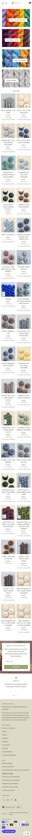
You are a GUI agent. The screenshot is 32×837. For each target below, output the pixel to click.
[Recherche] (6, 3)
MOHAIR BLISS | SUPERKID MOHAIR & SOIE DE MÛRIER (8, 175)
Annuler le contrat (7, 773)
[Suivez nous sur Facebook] (4, 800)
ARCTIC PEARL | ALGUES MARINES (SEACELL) (8, 207)
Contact (4, 731)
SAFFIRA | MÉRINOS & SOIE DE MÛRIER (8, 364)
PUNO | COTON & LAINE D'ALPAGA (24, 461)
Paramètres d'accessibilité (10, 787)
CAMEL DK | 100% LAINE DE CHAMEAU (24, 397)
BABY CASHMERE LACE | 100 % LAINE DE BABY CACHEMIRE (8, 623)
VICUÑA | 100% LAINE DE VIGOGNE (8, 558)
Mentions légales (7, 763)
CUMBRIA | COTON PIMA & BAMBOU (23, 206)
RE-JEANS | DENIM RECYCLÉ (23, 268)
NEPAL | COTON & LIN (8, 235)
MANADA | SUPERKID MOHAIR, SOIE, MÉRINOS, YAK (23, 237)
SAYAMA (8, 299)
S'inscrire (5, 748)
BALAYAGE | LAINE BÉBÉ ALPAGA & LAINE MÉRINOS (8, 269)
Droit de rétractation (8, 767)
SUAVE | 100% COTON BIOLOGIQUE (23, 111)
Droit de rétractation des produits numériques (15, 770)
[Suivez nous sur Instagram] (8, 800)
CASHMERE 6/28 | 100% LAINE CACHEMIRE (23, 175)
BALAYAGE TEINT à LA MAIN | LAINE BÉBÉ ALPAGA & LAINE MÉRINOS (24, 525)
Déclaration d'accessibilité (10, 783)
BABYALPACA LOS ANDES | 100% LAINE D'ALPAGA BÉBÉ (8, 524)
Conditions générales (8, 790)
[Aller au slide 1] (13, 695)
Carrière (4, 735)
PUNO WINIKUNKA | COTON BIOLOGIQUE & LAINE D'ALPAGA (24, 301)
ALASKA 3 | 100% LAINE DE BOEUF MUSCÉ (8, 591)
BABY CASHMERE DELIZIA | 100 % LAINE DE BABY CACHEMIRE (24, 623)
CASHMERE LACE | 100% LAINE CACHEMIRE (23, 366)
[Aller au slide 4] (18, 695)
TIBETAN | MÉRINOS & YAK (8, 332)
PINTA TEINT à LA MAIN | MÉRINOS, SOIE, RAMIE (24, 492)
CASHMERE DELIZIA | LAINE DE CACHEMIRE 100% (8, 492)
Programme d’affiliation (9, 755)
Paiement (5, 741)
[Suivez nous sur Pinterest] (12, 800)
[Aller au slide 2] (15, 695)
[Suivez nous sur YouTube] (15, 800)
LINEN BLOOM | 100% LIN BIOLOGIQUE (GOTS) (8, 430)
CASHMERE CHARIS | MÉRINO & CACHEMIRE (24, 429)
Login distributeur (7, 752)
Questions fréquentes (8, 728)
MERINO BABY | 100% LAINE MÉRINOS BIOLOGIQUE (8, 143)
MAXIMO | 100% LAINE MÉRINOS (8, 461)
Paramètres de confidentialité (11, 780)
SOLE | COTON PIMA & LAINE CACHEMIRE (24, 141)
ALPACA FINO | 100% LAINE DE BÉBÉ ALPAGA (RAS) (23, 333)
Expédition (5, 738)
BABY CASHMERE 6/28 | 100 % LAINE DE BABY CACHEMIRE (24, 591)
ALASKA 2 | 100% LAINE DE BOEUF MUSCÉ (24, 559)
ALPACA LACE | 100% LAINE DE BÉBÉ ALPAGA (8, 398)
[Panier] (29, 3)
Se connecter (6, 745)
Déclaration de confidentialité (11, 777)
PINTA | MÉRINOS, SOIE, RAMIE (8, 111)
